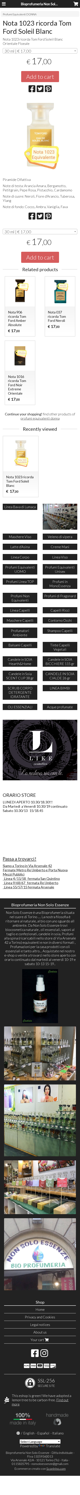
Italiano (58, 1433)
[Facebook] (35, 1355)
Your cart (37, 1340)
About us (40, 1332)
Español (43, 1433)
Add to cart (40, 76)
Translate (53, 1446)
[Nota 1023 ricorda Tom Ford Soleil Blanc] (40, 136)
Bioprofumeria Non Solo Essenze (45, 4)
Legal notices (40, 1324)
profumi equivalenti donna (40, 418)
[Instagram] (44, 1355)
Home (40, 1309)
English (28, 1433)
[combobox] (40, 51)
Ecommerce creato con (40, 1468)
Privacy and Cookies (40, 1317)
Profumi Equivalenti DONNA (20, 14)
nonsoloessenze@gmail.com (49, 1463)
